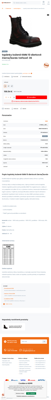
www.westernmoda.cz (40, 368)
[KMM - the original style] (2, 8)
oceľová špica (17, 8)
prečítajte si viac (26, 73)
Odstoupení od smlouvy (24, 368)
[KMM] (46, 65)
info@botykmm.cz (29, 351)
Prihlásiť (44, 341)
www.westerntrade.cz (40, 366)
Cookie (20, 373)
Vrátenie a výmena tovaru (25, 366)
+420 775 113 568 (12, 351)
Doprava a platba (23, 362)
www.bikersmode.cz (39, 364)
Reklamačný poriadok (24, 364)
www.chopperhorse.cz (40, 360)
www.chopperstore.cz (40, 362)
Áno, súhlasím (31, 393)
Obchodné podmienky (24, 360)
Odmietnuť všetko (20, 393)
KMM (46, 121)
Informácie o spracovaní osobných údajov (25, 371)
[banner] (6, 3)
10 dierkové (8, 8)
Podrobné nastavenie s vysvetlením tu (25, 396)
